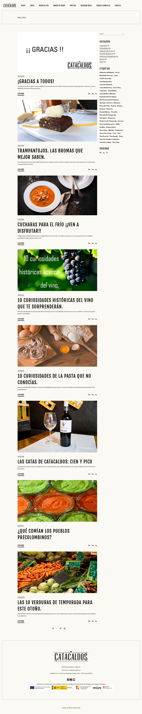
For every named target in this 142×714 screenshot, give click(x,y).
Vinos (101, 62)
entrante (117, 103)
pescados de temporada (108, 115)
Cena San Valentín (106, 84)
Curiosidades (104, 48)
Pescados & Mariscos (106, 54)
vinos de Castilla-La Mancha (109, 139)
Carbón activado (105, 78)
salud (117, 124)
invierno (102, 109)
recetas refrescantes (107, 124)
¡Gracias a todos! (36, 81)
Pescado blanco (105, 112)
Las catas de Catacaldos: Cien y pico (55, 462)
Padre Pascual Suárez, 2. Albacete (71, 667)
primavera (111, 118)
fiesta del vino (105, 106)
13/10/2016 (21, 456)
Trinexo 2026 (76, 708)
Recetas (102, 59)
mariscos (109, 109)
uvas (114, 133)
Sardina (102, 127)
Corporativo (103, 45)
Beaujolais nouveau (106, 75)
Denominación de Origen (108, 97)
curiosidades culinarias (107, 94)
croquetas (103, 91)
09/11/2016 (21, 295)
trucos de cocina (105, 133)
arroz (117, 72)
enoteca (109, 103)
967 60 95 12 (65, 670)
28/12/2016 (21, 145)
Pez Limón (103, 118)
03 (60, 628)
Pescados (114, 112)
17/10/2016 (21, 371)
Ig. (104, 152)
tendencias (119, 130)
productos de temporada (108, 121)
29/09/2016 (21, 597)
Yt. (107, 152)
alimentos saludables (107, 72)
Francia (113, 106)
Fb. (101, 152)
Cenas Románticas (106, 88)
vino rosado (114, 136)
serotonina (103, 130)
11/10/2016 (21, 526)
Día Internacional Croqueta (109, 100)
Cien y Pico (116, 88)
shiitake (111, 130)
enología (102, 103)
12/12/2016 (21, 219)
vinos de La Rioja (105, 142)
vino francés (104, 136)
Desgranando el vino (106, 51)
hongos (119, 106)
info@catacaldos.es (75, 670)
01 (53, 628)
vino (118, 133)
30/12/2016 (21, 76)
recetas (120, 121)
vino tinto (115, 142)
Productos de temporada (108, 56)
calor (115, 75)
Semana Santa (110, 127)
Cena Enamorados (106, 81)
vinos (121, 136)
